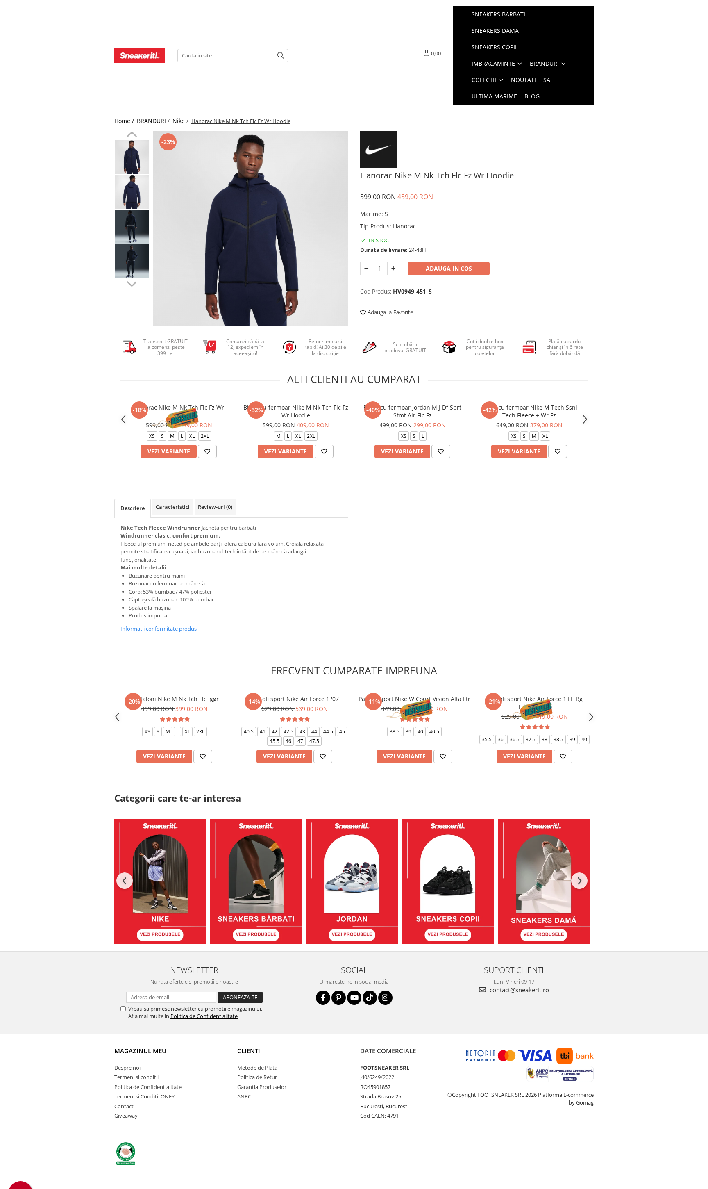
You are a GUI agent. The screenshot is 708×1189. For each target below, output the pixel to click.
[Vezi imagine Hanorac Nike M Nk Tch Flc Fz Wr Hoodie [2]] (132, 227)
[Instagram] (385, 998)
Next (132, 283)
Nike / (181, 121)
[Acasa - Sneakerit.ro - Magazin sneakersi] (139, 55)
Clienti (248, 1051)
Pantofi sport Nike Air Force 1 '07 (294, 699)
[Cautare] (280, 55)
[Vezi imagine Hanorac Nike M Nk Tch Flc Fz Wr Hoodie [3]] (132, 261)
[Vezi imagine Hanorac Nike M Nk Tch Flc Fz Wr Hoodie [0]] (132, 157)
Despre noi (127, 1067)
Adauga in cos (449, 268)
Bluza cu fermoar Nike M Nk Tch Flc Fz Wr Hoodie (295, 411)
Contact (124, 1106)
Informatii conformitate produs (158, 628)
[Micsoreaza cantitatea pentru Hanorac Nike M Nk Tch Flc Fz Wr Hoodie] (366, 268)
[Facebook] (323, 998)
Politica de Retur (257, 1077)
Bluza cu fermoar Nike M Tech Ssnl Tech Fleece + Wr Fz (529, 411)
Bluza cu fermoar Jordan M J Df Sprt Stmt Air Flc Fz (412, 411)
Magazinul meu (140, 1051)
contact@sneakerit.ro (518, 990)
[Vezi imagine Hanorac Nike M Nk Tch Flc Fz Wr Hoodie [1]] (132, 192)
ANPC (244, 1096)
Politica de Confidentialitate (204, 1016)
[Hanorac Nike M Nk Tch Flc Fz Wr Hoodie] (250, 228)
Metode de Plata (257, 1067)
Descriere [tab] (132, 508)
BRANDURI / (154, 121)
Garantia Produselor (261, 1087)
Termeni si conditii (136, 1077)
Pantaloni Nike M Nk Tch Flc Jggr (174, 699)
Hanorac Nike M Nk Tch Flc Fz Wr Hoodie (179, 411)
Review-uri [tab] (215, 506)
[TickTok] (370, 998)
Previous (132, 135)
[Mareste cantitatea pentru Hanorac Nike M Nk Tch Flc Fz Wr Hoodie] (393, 268)
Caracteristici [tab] (173, 506)
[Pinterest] (338, 998)
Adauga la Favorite (389, 312)
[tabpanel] (250, 228)
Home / (125, 121)
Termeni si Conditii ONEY (144, 1096)
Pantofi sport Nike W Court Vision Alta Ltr (414, 699)
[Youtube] (354, 998)
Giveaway (126, 1115)
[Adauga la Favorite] (207, 451)
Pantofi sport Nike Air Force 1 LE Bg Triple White (535, 703)
